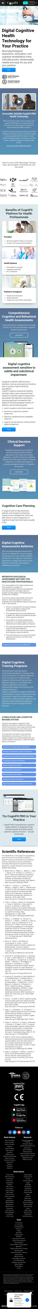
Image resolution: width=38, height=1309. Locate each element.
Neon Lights (9, 1192)
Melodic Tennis (9, 1206)
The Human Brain (10, 1140)
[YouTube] (19, 1132)
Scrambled (10, 1208)
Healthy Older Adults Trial (27, 1145)
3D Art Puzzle (9, 1216)
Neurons (9, 1146)
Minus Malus (28, 1200)
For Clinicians (19, 1225)
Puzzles (28, 1178)
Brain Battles (18, 1266)
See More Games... (28, 1216)
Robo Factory (9, 1186)
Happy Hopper (28, 1174)
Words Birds (28, 1214)
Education (19, 1228)
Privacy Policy (18, 1291)
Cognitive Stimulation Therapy (18, 1248)
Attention (9, 1168)
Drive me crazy (9, 1194)
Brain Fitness (9, 1150)
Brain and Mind (9, 1142)
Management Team (29, 1291)
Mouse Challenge (28, 1202)
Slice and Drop (28, 1206)
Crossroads (28, 1188)
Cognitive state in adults (27, 1155)
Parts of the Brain (10, 1144)
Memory (9, 1164)
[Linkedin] (28, 1132)
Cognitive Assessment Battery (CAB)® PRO (16, 645)
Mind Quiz (19, 1246)
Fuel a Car (28, 1196)
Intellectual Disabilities (9, 1156)
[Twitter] (14, 1132)
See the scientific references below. (19, 146)
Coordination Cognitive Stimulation (14, 761)
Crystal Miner (9, 1182)
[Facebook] (10, 1132)
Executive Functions (10, 1160)
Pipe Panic (10, 1180)
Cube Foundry (28, 1190)
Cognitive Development (18, 1240)
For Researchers (18, 1226)
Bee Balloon (28, 1186)
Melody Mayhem (9, 1212)
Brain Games (18, 1254)
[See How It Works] (19, 101)
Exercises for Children (19, 1238)
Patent (19, 1230)
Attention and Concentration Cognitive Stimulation (19, 756)
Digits (28, 1182)
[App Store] (19, 1109)
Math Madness (9, 1202)
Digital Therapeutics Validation (27, 1141)
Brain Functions (9, 1158)
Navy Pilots (27, 1147)
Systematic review (27, 1157)
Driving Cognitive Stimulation (12, 770)
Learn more (19, 335)
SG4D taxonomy (27, 1159)
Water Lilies (28, 1210)
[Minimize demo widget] (31, 1293)
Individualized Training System (19, 1244)
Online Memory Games (18, 1258)
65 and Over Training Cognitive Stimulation (16, 747)
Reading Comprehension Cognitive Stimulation (17, 751)
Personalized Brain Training (19, 1252)
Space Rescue (10, 1200)
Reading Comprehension (19, 1262)
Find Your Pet (9, 1210)
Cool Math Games (19, 1260)
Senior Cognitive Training (27, 1153)
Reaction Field (28, 1212)
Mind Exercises (19, 1250)
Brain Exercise (19, 1242)
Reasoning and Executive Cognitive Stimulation (17, 784)
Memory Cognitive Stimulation (12, 774)
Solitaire (9, 1184)
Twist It (28, 1208)
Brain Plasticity (9, 1148)
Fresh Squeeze (28, 1192)
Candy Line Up (28, 1176)
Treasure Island (9, 1190)
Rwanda (5, 1306)
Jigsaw (28, 1194)
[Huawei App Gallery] (19, 1120)
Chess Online (9, 1174)
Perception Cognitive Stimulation (13, 779)
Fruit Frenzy (9, 1178)
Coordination (9, 1162)
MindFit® (18, 1232)
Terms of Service (8, 1291)
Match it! (9, 1198)
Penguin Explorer (28, 1180)
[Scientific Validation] (19, 200)
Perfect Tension (28, 1204)
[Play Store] (19, 1115)
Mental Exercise (18, 1256)
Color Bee (28, 1184)
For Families (18, 1223)
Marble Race (9, 1204)
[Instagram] (23, 1132)
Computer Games (27, 1144)
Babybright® (18, 1234)
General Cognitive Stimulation (12, 765)
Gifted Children (19, 1264)
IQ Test (19, 1268)
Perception (10, 1166)
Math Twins (28, 1198)
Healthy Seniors (27, 1151)
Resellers (18, 1236)
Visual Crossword (10, 1196)
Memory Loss (10, 1154)
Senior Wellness (27, 1149)
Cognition (9, 1152)
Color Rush (10, 1214)
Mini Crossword (9, 1176)
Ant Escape (9, 1188)
